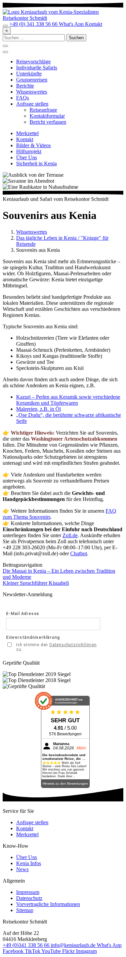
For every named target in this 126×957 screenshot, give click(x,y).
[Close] (5, 52)
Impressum (27, 892)
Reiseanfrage (43, 110)
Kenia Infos (28, 863)
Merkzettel (27, 133)
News (22, 869)
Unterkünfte (29, 73)
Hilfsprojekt (28, 151)
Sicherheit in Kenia (36, 163)
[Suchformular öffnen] (5, 26)
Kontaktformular (47, 116)
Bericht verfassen (48, 122)
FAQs (22, 98)
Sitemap (24, 910)
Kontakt (24, 139)
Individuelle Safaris (36, 67)
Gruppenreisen (31, 79)
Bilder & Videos (33, 145)
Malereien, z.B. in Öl (38, 409)
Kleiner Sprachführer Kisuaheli (36, 583)
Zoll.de (70, 535)
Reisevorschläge (33, 61)
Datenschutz (29, 898)
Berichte (25, 86)
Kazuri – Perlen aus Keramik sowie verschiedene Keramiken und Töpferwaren (68, 400)
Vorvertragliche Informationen (48, 904)
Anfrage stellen (32, 104)
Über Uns (26, 157)
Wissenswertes (31, 92)
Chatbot (78, 553)
